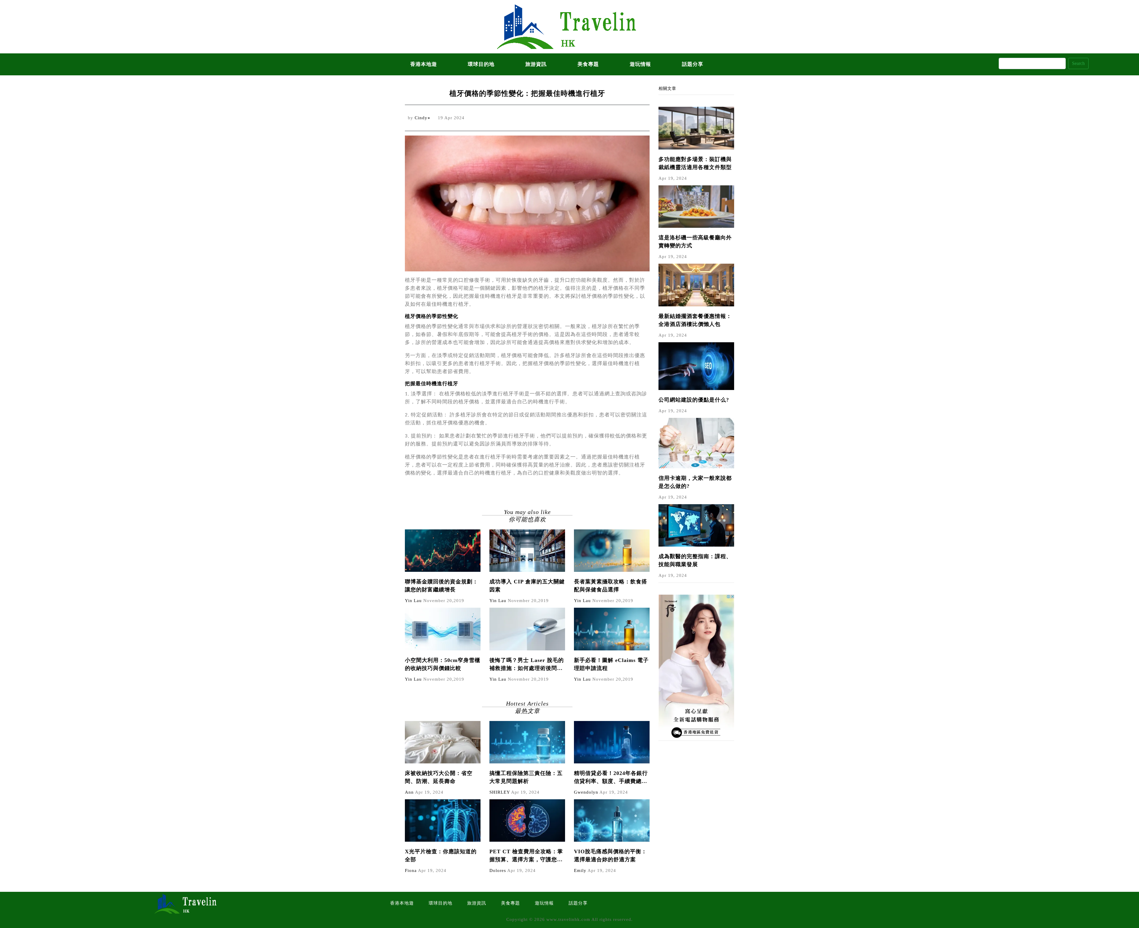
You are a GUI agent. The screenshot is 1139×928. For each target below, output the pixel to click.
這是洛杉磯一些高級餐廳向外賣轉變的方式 (695, 242)
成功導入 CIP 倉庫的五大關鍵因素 (527, 586)
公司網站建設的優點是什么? (693, 400)
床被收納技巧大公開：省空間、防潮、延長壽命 (439, 777)
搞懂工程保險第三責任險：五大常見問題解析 (526, 777)
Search (1078, 63)
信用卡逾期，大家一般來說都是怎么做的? (695, 482)
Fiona (411, 870)
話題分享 (692, 64)
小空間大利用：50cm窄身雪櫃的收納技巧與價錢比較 (442, 664)
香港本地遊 (423, 64)
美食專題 (588, 64)
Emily (580, 870)
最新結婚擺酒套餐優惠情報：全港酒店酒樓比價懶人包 (695, 320)
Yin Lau (413, 600)
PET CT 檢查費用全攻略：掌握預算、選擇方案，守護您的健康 (526, 856)
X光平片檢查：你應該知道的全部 (441, 855)
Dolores (497, 870)
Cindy (421, 117)
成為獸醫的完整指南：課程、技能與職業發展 (695, 560)
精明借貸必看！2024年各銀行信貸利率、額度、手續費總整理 (611, 777)
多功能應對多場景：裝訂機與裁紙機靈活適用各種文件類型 (695, 163)
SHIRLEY (499, 792)
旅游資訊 (536, 64)
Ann (409, 792)
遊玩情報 (640, 64)
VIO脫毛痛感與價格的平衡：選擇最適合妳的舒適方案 (610, 855)
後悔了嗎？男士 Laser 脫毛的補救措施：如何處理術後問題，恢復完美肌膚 (526, 664)
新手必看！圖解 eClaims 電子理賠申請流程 (611, 664)
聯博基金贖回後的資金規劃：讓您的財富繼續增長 (441, 586)
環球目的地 (481, 64)
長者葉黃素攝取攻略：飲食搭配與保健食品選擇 (610, 586)
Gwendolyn (586, 792)
